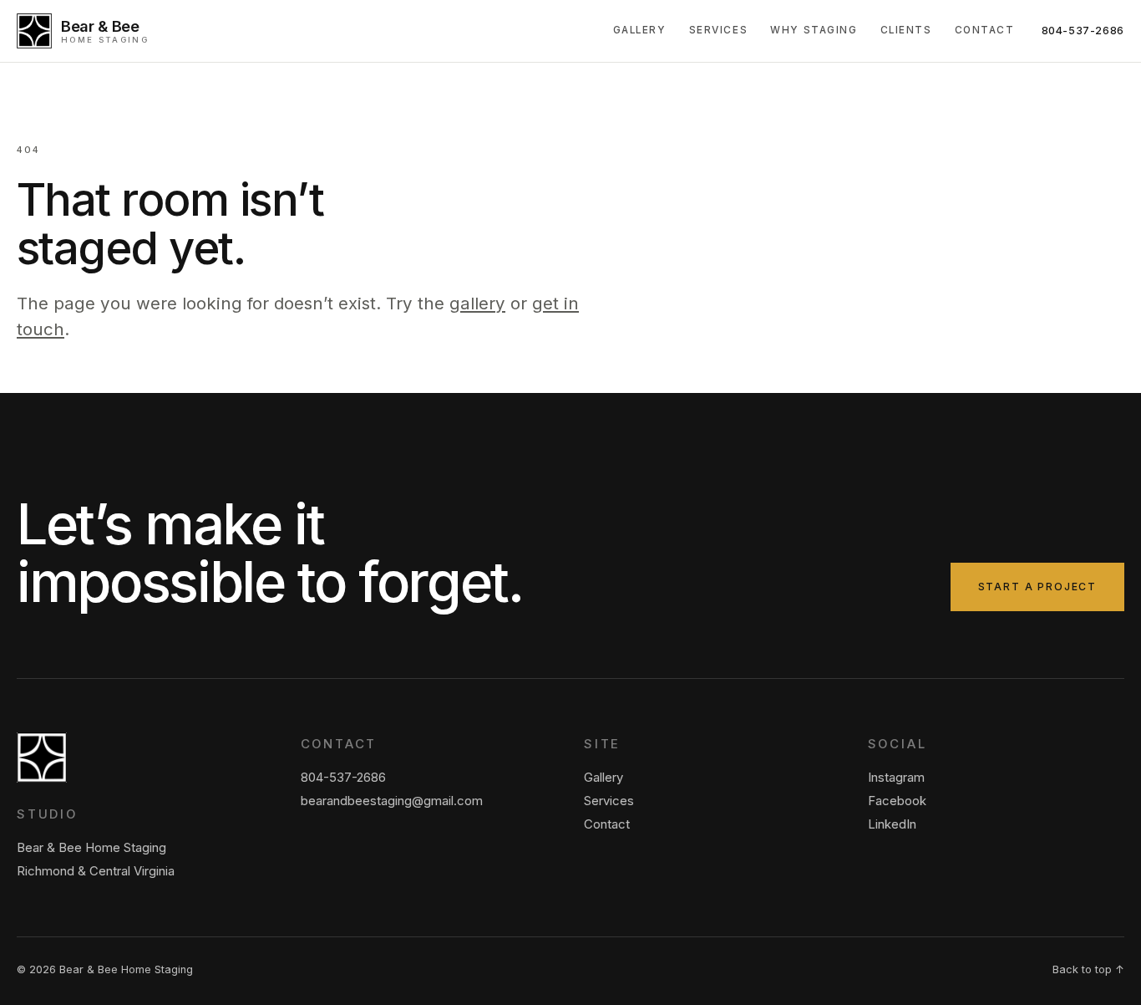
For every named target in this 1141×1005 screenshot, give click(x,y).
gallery (477, 303)
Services (718, 30)
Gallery (640, 30)
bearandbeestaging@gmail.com (392, 801)
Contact (985, 30)
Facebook (897, 801)
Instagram (896, 777)
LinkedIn (892, 824)
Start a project (1037, 586)
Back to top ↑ (1088, 969)
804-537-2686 (1083, 30)
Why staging (813, 30)
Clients (906, 30)
